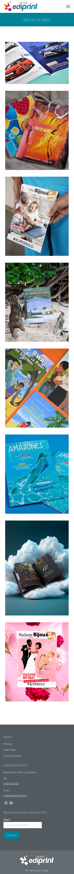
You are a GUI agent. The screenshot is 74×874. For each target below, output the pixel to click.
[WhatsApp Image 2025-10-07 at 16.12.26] (37, 568)
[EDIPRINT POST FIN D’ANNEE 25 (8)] (37, 474)
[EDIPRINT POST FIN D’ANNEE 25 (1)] (37, 216)
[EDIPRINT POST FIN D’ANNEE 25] (37, 302)
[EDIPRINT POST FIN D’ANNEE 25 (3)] (37, 388)
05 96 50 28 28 (11, 783)
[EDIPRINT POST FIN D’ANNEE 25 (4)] (37, 130)
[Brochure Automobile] (37, 63)
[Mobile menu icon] (68, 6)
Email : (7, 819)
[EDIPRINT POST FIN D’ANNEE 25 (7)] (37, 661)
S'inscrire (12, 835)
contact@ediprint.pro (15, 795)
